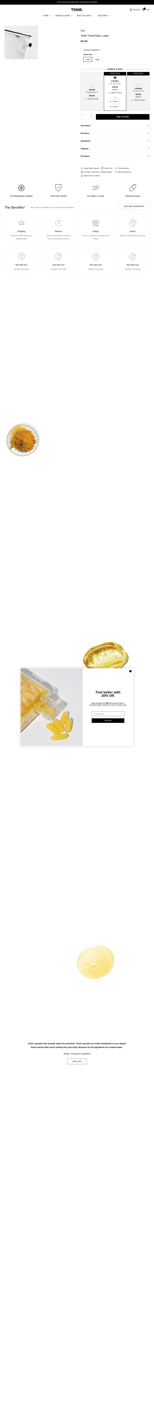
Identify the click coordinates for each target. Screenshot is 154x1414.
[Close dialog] (130, 671)
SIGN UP (108, 720)
